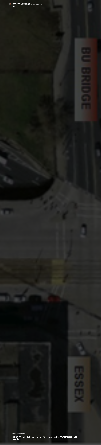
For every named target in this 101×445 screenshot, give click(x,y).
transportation (14, 433)
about (13, 4)
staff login (39, 4)
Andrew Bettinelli (15, 441)
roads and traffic (19, 433)
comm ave (23, 433)
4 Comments (87, 441)
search (30, 4)
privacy (35, 4)
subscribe (22, 4)
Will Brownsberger (16, 3)
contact (17, 4)
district (27, 4)
